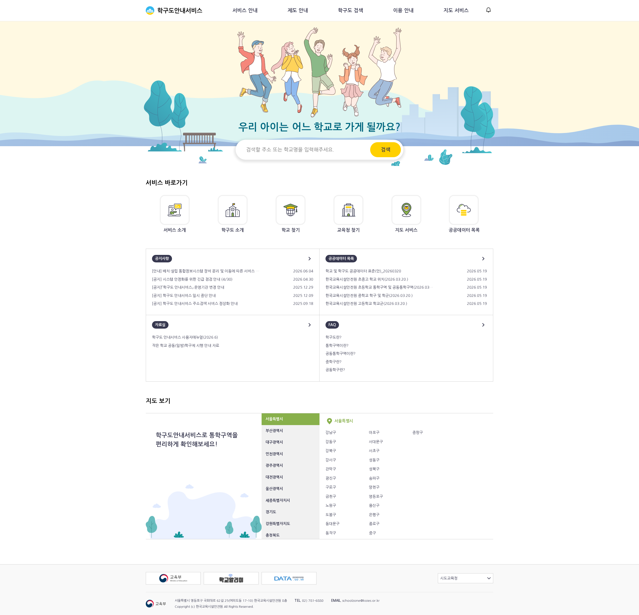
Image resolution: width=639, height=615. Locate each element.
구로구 (330, 487)
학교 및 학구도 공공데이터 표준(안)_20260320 (363, 271)
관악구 (330, 469)
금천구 (330, 496)
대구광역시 (274, 442)
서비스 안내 (245, 10)
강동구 (330, 442)
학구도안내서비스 (174, 10)
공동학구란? (335, 370)
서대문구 (376, 442)
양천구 (374, 487)
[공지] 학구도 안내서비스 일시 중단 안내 (184, 295)
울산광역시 (274, 489)
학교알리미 (258, 575)
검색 (385, 149)
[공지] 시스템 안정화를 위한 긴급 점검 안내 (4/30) (192, 279)
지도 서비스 (456, 10)
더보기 (309, 258)
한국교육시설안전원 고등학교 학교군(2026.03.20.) (366, 303)
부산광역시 (274, 431)
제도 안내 (298, 10)
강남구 (330, 432)
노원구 (330, 505)
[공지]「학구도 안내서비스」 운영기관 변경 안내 (188, 287)
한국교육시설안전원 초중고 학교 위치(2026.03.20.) (366, 279)
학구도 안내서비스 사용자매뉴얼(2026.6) (185, 337)
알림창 (488, 10)
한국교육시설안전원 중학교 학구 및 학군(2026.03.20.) (369, 295)
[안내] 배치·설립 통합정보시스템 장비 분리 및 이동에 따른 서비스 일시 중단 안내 (206, 271)
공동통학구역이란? (340, 353)
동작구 (330, 533)
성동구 (374, 460)
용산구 (374, 505)
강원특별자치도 (278, 524)
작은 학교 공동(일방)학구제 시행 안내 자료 (185, 345)
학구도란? (333, 337)
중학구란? (333, 362)
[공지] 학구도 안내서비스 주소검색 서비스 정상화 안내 (195, 303)
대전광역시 (274, 477)
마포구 (374, 432)
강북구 (330, 451)
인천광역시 (274, 454)
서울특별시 (274, 419)
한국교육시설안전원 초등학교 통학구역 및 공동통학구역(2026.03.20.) (379, 287)
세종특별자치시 (278, 500)
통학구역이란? (336, 345)
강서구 (330, 460)
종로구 (374, 524)
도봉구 (330, 515)
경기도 (271, 512)
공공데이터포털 (316, 575)
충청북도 (273, 535)
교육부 (200, 575)
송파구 (374, 478)
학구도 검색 (350, 10)
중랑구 (417, 432)
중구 (372, 533)
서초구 (374, 451)
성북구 (374, 469)
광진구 (330, 478)
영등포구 (376, 496)
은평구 (374, 515)
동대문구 (332, 524)
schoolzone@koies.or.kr (361, 600)
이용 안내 (403, 10)
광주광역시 (274, 465)
